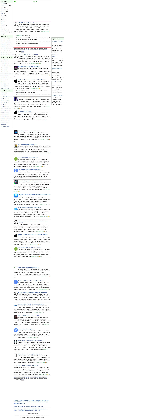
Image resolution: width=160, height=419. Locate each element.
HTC (2, 13)
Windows (29, 409)
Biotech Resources (5, 116)
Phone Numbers (5, 62)
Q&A (23, 410)
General (3, 11)
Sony (2, 27)
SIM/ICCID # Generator (6, 55)
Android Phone (4, 64)
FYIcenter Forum (5, 126)
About (21, 406)
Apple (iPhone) (4, 5)
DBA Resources (5, 98)
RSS (35, 406)
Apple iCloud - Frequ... (57, 95)
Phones (31, 410)
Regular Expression (6, 110)
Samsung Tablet (5, 86)
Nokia (2, 21)
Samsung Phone (5, 84)
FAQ (39, 410)
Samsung (3, 25)
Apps (2, 7)
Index (32, 406)
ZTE (2, 33)
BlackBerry (3, 9)
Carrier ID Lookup (5, 38)
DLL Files (3, 104)
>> (46, 49)
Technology (4, 29)
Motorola (3, 19)
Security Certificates (6, 108)
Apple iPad (3, 70)
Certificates (44, 409)
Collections (27, 406)
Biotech (27, 410)
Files (39, 409)
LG (1, 17)
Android (3, 3)
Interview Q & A (5, 114)
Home (15, 406)
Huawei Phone (4, 80)
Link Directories (5, 112)
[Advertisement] (6, 146)
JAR (33, 409)
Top (19, 406)
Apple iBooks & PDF (6, 66)
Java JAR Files (4, 102)
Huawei (3, 15)
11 (37, 49)
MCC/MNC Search (5, 51)
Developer (20, 409)
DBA (25, 409)
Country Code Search (6, 42)
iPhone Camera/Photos (6, 74)
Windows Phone (5, 31)
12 (39, 49)
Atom (38, 406)
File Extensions (5, 106)
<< (15, 49)
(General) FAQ (4, 60)
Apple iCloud (4, 68)
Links (19, 410)
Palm (2, 23)
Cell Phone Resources (6, 119)
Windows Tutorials (5, 100)
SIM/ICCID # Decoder (6, 53)
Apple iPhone (4, 72)
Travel (35, 410)
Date (22, 51)
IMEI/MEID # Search (6, 49)
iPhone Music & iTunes (6, 78)
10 (35, 49)
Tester (15, 409)
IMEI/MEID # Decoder (6, 44)
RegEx (15, 410)
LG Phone (3, 82)
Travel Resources (5, 121)
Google (44, 400)
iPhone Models (4, 76)
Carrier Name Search (6, 40)
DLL (36, 409)
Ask (42, 406)
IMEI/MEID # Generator (6, 46)
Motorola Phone (5, 88)
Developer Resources (6, 96)
